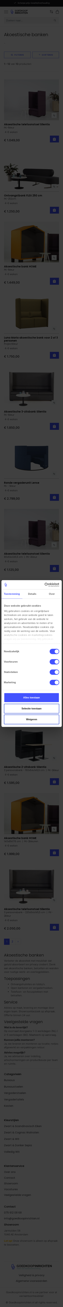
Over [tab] (52, 593)
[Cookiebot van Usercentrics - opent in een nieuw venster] (45, 585)
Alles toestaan (31, 697)
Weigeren (31, 719)
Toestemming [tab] (12, 593)
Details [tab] (32, 593)
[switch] (54, 661)
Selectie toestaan (31, 708)
